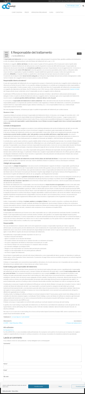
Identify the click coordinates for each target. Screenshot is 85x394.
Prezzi (27, 12)
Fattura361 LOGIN (73, 5)
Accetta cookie (38, 386)
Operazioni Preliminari (39, 12)
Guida (51, 12)
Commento (7, 343)
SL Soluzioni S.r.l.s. (19, 56)
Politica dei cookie (6, 391)
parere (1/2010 (75, 89)
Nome (5, 364)
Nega (60, 386)
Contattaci (59, 12)
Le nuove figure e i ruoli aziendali (20, 317)
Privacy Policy (15, 391)
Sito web (5, 376)
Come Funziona (17, 12)
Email (5, 370)
